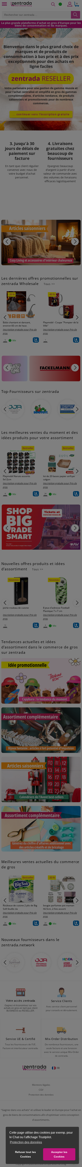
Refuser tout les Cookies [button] (25, 1154)
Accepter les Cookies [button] (59, 1154)
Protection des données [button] (26, 1142)
